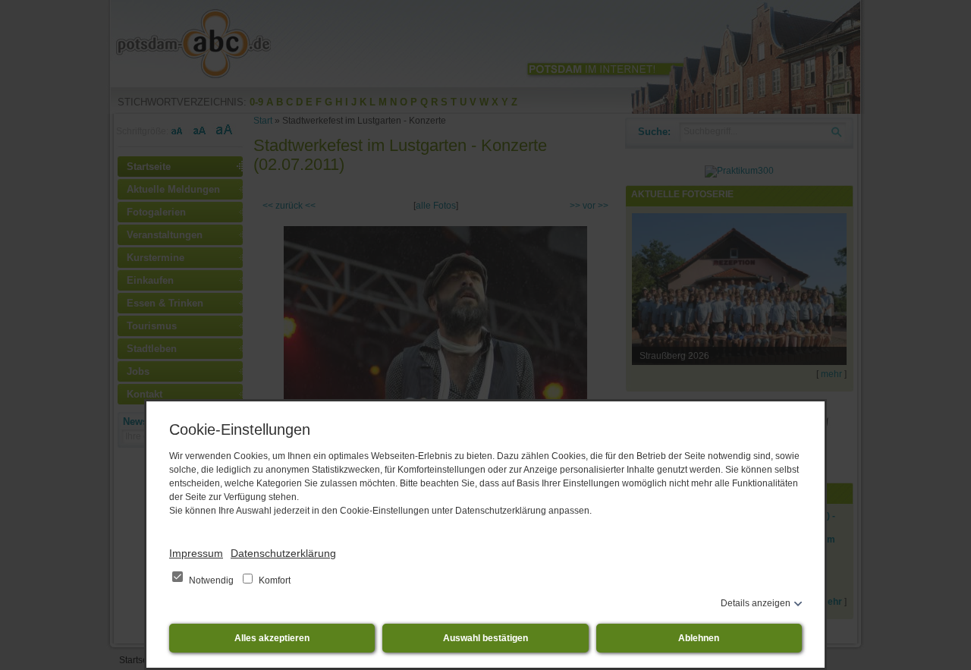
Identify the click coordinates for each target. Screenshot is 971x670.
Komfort (273, 580)
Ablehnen (698, 638)
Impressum (196, 553)
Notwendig (211, 580)
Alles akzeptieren (272, 638)
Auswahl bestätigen (485, 638)
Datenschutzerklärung (283, 553)
